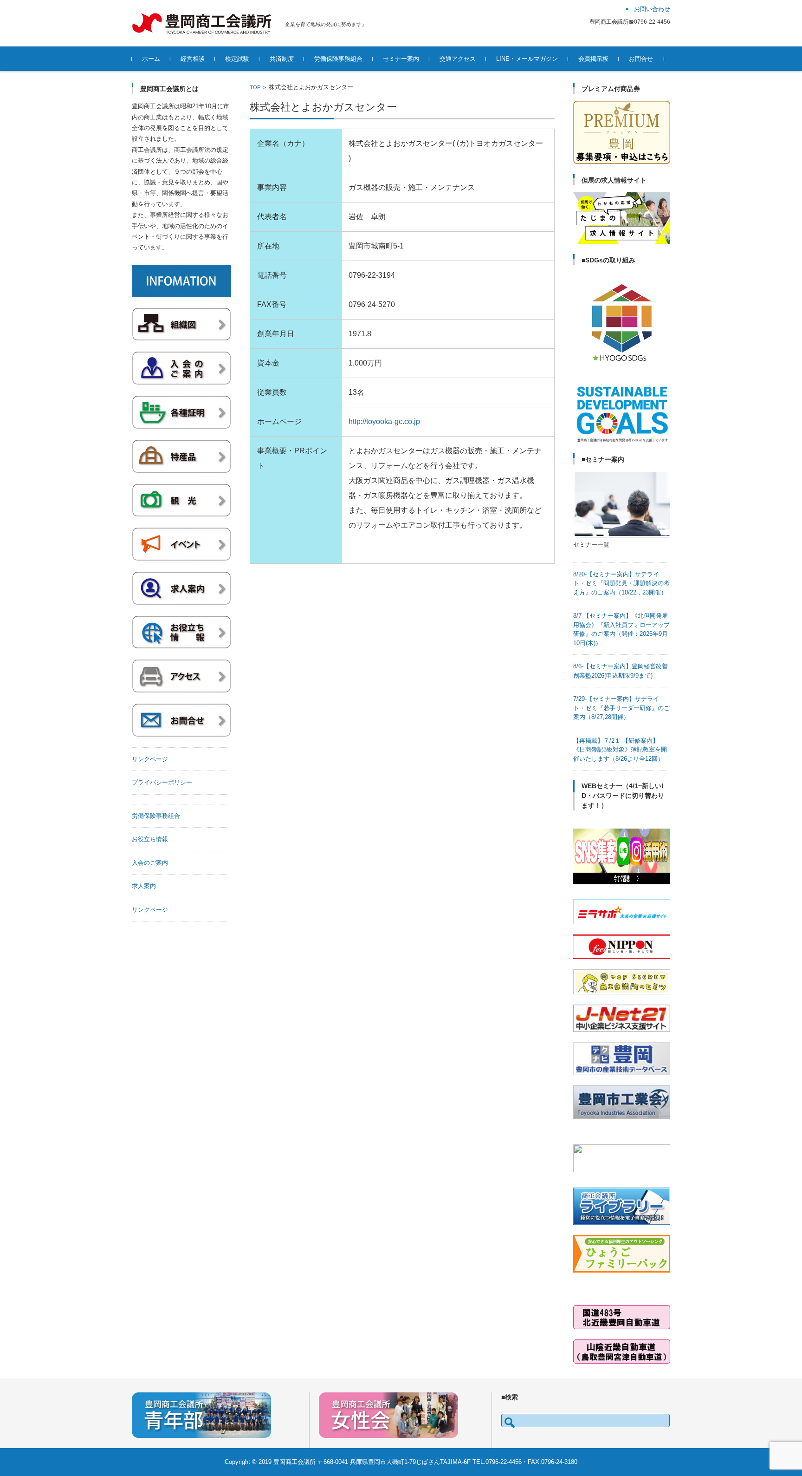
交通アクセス (458, 58)
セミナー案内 (401, 58)
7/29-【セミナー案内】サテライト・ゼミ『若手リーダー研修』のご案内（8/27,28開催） (621, 707)
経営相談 (193, 58)
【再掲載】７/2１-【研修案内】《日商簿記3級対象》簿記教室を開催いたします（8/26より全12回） (620, 749)
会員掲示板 (593, 58)
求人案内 (144, 885)
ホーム (151, 58)
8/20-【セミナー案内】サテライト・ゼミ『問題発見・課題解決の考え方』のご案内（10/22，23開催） (621, 583)
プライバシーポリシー (162, 782)
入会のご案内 (150, 862)
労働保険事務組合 (338, 58)
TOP (255, 87)
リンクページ (150, 759)
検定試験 (237, 58)
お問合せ (641, 58)
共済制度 (282, 58)
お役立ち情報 (150, 839)
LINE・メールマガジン (527, 58)
